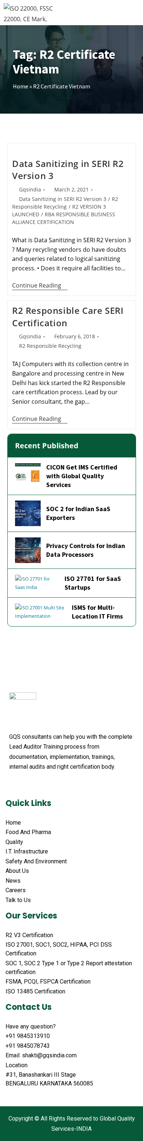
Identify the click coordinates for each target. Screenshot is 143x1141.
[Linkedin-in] (54, 784)
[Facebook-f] (12, 784)
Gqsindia (30, 189)
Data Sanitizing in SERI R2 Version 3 (62, 198)
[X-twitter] (26, 784)
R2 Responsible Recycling (50, 345)
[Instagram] (68, 784)
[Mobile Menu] (135, 12)
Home (20, 86)
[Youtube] (40, 784)
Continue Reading (39, 285)
